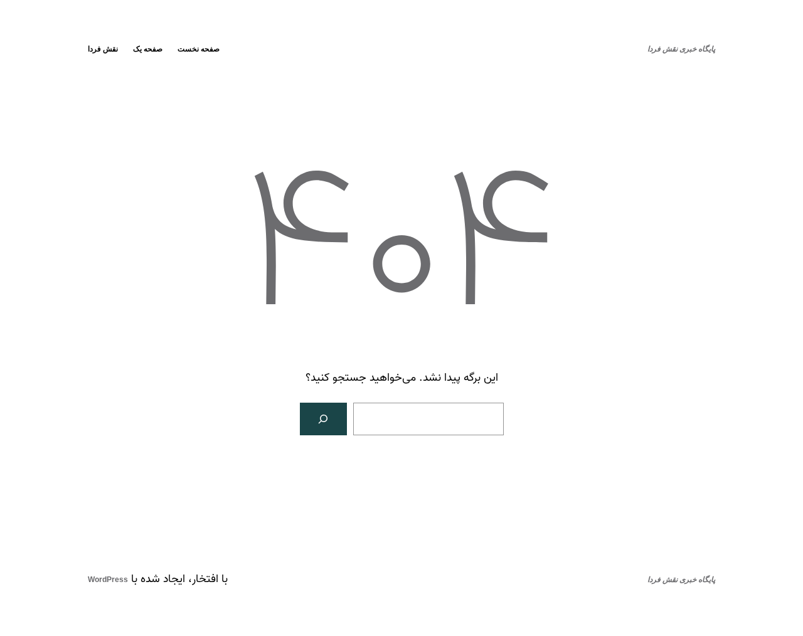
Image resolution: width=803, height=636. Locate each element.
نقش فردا (103, 49)
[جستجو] (324, 419)
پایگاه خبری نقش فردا (681, 49)
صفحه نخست (199, 49)
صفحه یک (147, 49)
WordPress (108, 579)
